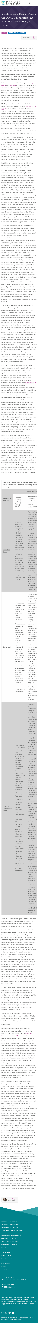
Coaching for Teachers (9, 1245)
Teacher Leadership (17, 33)
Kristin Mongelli (12, 1199)
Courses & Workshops (8, 1238)
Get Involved (6, 1263)
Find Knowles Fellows (8, 1259)
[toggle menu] (35, 3)
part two (12, 85)
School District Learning (9, 1241)
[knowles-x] (6, 1313)
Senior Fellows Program (9, 1227)
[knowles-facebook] (2, 1313)
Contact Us (5, 1270)
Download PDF (27, 37)
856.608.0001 (9, 1285)
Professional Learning (11, 1235)
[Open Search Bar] (30, 3)
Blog (4, 33)
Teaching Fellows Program (10, 1224)
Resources (5, 1252)
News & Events (6, 1256)
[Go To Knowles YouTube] (13, 1313)
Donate (3, 1267)
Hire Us (4, 1248)
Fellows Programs (9, 1221)
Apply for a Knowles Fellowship (12, 1230)
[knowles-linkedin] (9, 1313)
